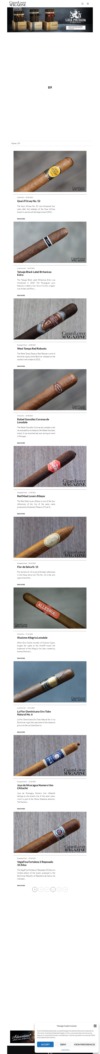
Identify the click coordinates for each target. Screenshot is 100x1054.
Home (13, 143)
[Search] (82, 3)
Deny (63, 1044)
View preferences (84, 1044)
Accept (45, 1044)
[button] (95, 1026)
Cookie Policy (65, 1050)
